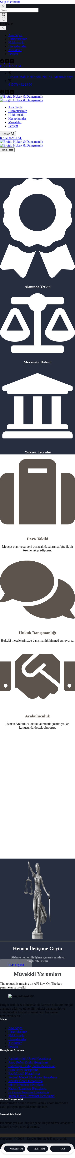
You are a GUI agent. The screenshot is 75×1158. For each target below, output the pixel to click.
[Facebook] (2, 92)
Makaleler (14, 122)
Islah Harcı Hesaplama (23, 1070)
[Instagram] (12, 92)
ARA (62, 1148)
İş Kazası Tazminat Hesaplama (28, 1092)
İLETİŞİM (39, 1148)
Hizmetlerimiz (17, 111)
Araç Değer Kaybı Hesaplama (28, 1062)
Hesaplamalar (17, 118)
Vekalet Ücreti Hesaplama (25, 1081)
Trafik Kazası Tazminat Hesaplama (31, 1096)
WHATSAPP (17, 1148)
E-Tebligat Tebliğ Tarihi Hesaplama (31, 1066)
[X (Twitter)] (7, 92)
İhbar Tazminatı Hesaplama (26, 1085)
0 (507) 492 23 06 (20, 84)
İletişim (13, 126)
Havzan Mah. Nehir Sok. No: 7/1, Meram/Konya (40, 77)
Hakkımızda (16, 114)
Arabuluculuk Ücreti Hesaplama (29, 1058)
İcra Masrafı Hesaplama (24, 1073)
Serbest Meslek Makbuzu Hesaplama (32, 1077)
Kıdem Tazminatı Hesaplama (27, 1088)
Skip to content (10, 2)
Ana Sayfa (15, 107)
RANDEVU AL (11, 138)
